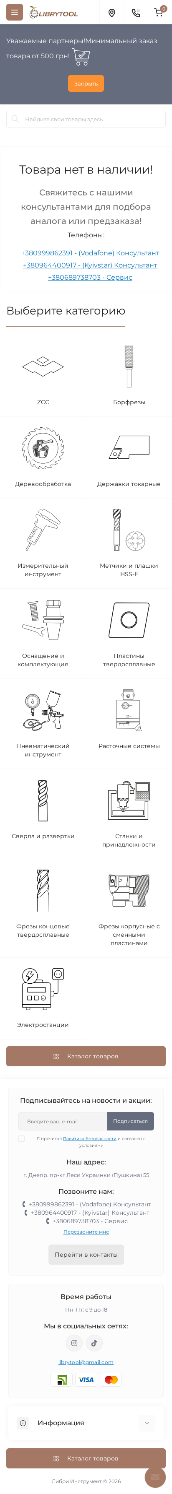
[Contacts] (136, 12)
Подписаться (130, 1121)
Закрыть (86, 83)
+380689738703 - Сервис (90, 277)
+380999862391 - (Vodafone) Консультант (90, 253)
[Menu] (14, 12)
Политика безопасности (89, 1138)
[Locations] (111, 12)
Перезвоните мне (86, 1232)
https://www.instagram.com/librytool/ (74, 1343)
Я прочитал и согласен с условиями (91, 1142)
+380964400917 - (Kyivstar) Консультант (90, 265)
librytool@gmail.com (86, 1362)
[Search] (15, 119)
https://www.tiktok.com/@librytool (94, 1343)
